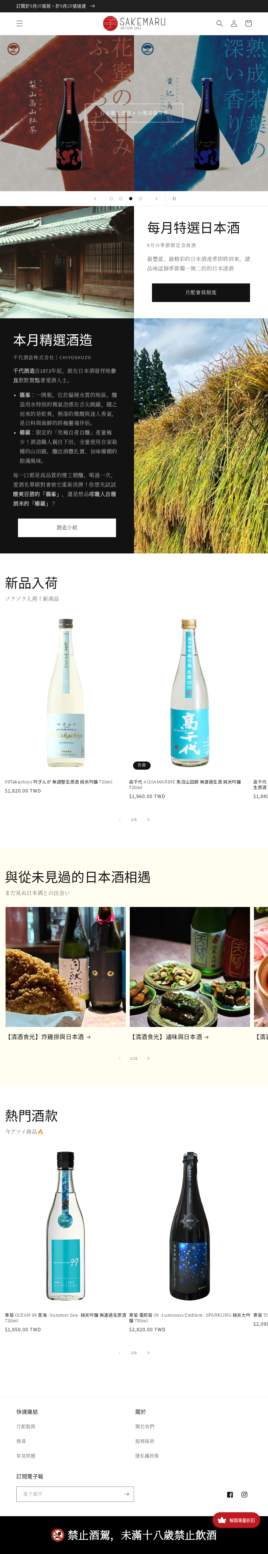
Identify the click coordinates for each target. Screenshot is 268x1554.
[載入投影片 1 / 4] (111, 199)
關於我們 (144, 1426)
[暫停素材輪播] (173, 198)
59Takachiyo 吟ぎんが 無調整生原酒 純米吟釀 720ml (58, 782)
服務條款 (144, 1441)
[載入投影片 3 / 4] (131, 199)
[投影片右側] (148, 819)
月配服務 (25, 1426)
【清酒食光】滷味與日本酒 (165, 1037)
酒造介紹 (67, 527)
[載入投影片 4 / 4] (140, 199)
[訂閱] (126, 1494)
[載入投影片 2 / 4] (121, 199)
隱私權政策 (147, 1456)
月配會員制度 (201, 292)
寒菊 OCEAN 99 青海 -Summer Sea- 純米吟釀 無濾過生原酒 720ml (65, 1317)
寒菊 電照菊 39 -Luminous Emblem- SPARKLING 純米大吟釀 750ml (189, 1317)
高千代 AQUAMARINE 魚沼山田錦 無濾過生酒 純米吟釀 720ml (185, 784)
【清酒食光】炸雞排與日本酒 (44, 1037)
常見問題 (25, 1456)
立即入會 (134, 113)
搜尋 (21, 1441)
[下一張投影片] (156, 198)
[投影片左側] (119, 819)
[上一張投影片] (95, 198)
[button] (19, 23)
